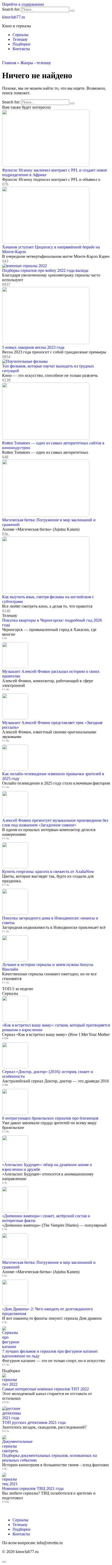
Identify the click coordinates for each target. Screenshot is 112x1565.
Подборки (21, 44)
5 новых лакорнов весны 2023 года (33, 347)
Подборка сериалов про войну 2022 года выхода (45, 270)
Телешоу (20, 39)
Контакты (21, 49)
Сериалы (20, 34)
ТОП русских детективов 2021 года (34, 1422)
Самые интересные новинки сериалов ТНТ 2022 (45, 1389)
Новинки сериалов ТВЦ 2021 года (33, 1488)
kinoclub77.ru (13, 17)
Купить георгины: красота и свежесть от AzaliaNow (48, 871)
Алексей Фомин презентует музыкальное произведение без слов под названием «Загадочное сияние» (55, 822)
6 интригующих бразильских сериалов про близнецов (50, 1118)
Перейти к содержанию (23, 4)
